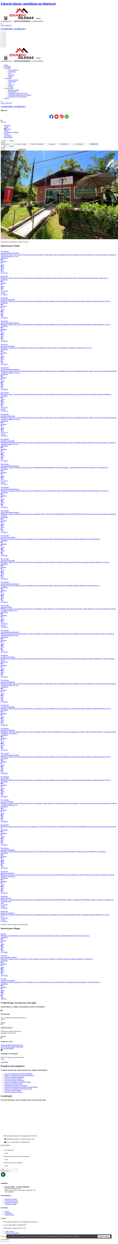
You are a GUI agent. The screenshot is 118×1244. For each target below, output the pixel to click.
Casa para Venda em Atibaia (12, 1090)
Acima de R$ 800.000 (7, 1048)
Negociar (3, 1036)
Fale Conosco (9, 1231)
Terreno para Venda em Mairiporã (14, 1077)
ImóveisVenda (7, 126)
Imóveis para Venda (11, 1199)
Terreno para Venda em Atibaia (13, 1083)
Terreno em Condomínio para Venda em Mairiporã (19, 1075)
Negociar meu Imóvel (11, 1202)
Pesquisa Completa (13, 90)
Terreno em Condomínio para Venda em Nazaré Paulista (20, 1087)
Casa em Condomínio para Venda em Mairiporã (18, 1074)
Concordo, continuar (104, 1236)
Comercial (11, 75)
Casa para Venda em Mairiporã (13, 1079)
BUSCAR (95, 144)
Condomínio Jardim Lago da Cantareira (19, 95)
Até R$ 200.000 (5, 1045)
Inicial (6, 65)
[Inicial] (22, 62)
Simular (3, 1022)
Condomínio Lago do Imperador (17, 96)
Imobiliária (7, 66)
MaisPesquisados (8, 134)
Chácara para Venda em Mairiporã (14, 1080)
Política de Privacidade (12, 1233)
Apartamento (12, 71)
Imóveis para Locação (11, 1201)
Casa (9, 73)
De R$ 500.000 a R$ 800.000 (14, 1047)
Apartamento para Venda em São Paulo (15, 1085)
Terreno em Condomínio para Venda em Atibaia (18, 1088)
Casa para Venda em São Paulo (13, 1092)
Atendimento (4, 1062)
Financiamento (12, 91)
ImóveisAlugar (7, 129)
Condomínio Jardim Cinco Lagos (17, 93)
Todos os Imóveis (13, 70)
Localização (9, 137)
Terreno (10, 76)
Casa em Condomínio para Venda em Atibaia (17, 1082)
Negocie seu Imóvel (12, 132)
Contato (6, 98)
